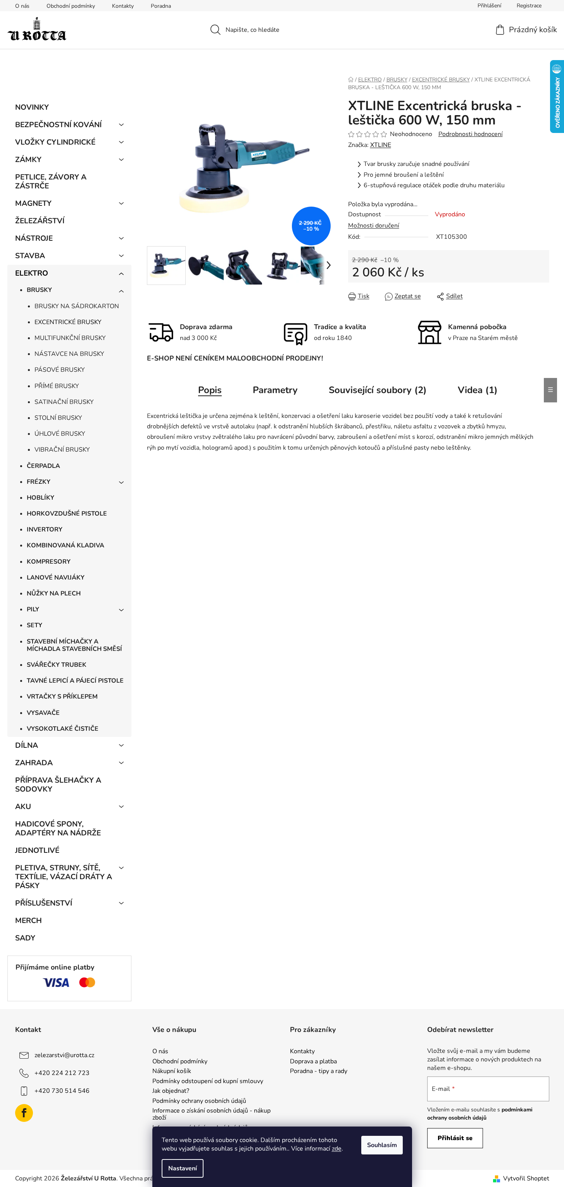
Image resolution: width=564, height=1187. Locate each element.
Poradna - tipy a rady (318, 1071)
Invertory (44, 529)
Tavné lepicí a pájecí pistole (75, 680)
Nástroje (34, 238)
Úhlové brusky (59, 434)
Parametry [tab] (275, 390)
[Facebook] (24, 1113)
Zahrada (34, 763)
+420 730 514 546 (62, 1091)
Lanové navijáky (56, 577)
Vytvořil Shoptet (526, 1178)
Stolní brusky (58, 418)
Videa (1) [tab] (478, 390)
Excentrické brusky (68, 322)
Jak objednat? (170, 1091)
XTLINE (380, 145)
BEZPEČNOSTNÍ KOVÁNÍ (58, 125)
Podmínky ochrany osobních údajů (199, 1101)
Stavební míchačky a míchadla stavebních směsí (74, 645)
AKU (23, 807)
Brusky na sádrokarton (76, 306)
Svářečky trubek (56, 665)
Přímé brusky (56, 386)
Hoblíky (40, 497)
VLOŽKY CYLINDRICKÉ (55, 142)
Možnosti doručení (373, 225)
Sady (25, 938)
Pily (33, 609)
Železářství (39, 221)
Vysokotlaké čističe (62, 729)
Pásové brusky (59, 370)
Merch (28, 921)
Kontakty (123, 6)
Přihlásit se (455, 1138)
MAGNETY (33, 203)
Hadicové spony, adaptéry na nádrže (58, 828)
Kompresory (49, 561)
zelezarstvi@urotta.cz (64, 1055)
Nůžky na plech (54, 593)
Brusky (39, 290)
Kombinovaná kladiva (65, 545)
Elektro (31, 273)
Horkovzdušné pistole (67, 513)
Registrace (529, 5)
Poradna (161, 6)
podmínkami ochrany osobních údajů (480, 1113)
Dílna (26, 745)
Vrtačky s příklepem (62, 696)
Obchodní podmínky (71, 6)
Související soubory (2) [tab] (378, 390)
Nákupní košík (171, 1071)
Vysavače (43, 713)
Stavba (30, 256)
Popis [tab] (210, 390)
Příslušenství (43, 903)
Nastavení (182, 1168)
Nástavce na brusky (69, 354)
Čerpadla (43, 466)
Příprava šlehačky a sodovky (58, 784)
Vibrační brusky (62, 449)
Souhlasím (382, 1145)
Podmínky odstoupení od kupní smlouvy (207, 1081)
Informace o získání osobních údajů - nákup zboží (211, 1114)
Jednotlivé (37, 850)
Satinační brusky (64, 402)
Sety (34, 625)
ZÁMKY (28, 160)
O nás (22, 6)
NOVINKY (32, 107)
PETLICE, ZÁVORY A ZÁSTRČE (50, 181)
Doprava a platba (313, 1061)
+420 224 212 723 (62, 1073)
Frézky (38, 482)
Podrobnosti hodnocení (470, 134)
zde (337, 1148)
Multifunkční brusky (70, 338)
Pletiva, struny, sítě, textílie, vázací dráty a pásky (63, 877)
